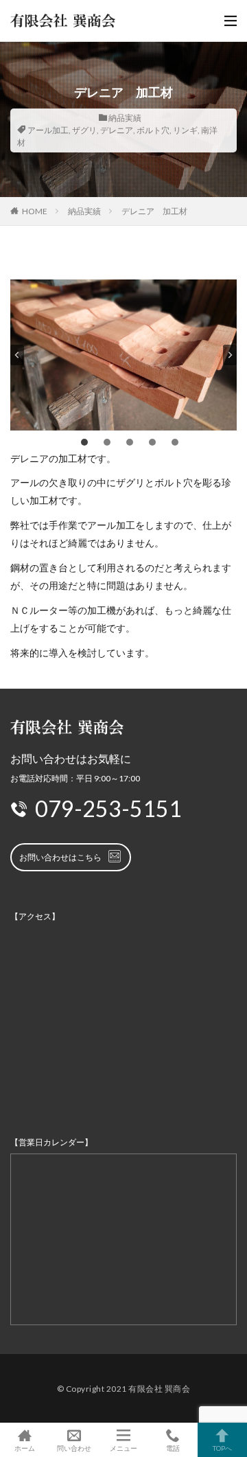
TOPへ (222, 1448)
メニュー (123, 1448)
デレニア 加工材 (154, 211)
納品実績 (124, 118)
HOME (34, 211)
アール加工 (48, 130)
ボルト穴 (153, 130)
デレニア (116, 130)
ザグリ (84, 130)
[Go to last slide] (17, 355)
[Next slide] (230, 355)
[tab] (84, 442)
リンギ (185, 130)
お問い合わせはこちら (60, 857)
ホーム (24, 1448)
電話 (173, 1448)
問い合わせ (74, 1448)
